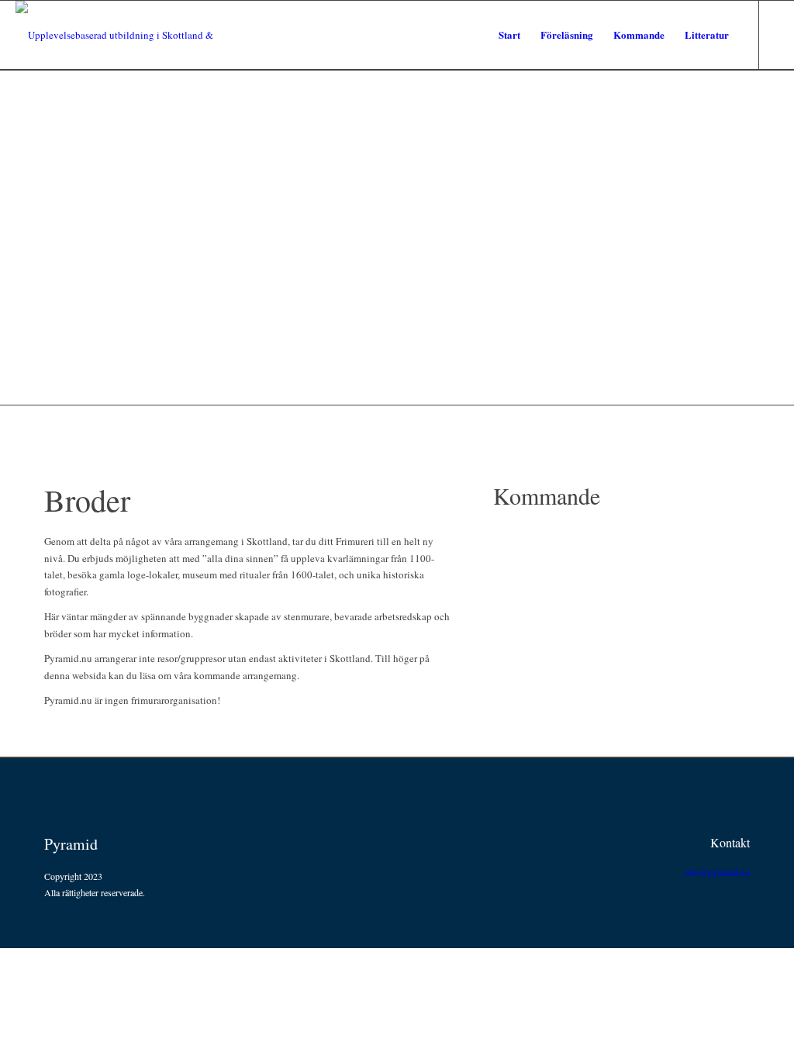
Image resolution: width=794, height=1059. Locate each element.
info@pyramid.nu (717, 872)
